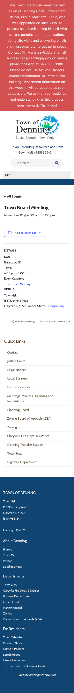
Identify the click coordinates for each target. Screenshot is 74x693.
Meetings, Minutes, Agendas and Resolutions (30, 398)
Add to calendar (25, 233)
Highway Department (22, 462)
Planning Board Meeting (54, 321)
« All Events (13, 196)
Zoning (12, 427)
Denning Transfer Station (25, 445)
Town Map (14, 453)
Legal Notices (16, 370)
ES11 (53, 675)
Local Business (17, 378)
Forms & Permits (18, 387)
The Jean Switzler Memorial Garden (25, 666)
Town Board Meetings (18, 284)
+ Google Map (55, 306)
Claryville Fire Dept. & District (28, 436)
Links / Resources (14, 660)
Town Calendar (21, 147)
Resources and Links (49, 147)
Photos (8, 561)
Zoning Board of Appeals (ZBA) (29, 418)
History (7, 549)
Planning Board (18, 410)
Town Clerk (10, 585)
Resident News (12, 643)
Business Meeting (25, 321)
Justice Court (16, 361)
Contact (12, 352)
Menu (9, 175)
